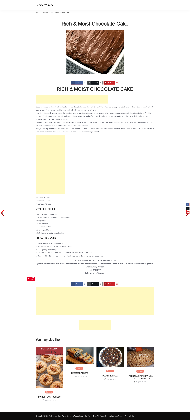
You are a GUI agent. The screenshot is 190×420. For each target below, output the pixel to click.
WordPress (118, 416)
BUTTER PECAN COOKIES (49, 397)
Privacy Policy (129, 416)
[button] (188, 216)
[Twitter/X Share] (188, 208)
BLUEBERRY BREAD (79, 373)
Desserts (49, 392)
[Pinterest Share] (188, 212)
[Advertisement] (72, 99)
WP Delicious (100, 416)
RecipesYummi (45, 5)
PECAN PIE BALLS (110, 376)
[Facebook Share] (188, 204)
